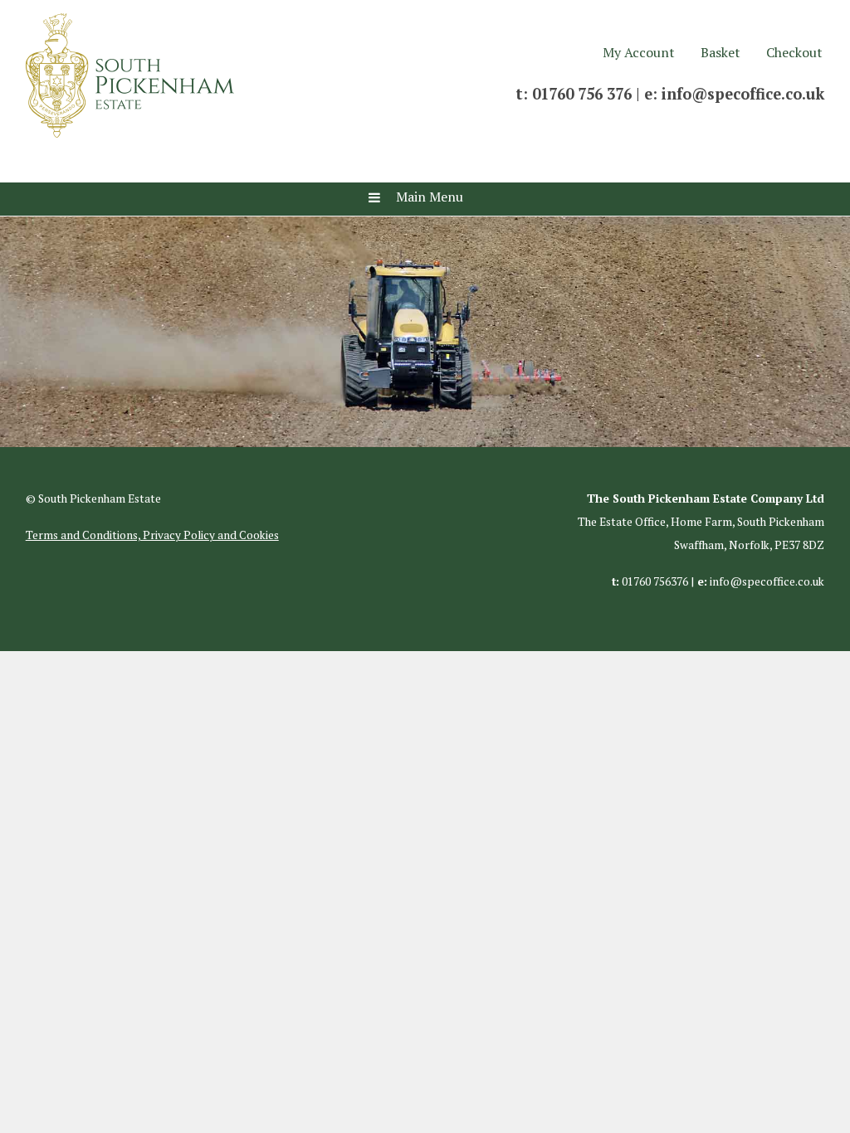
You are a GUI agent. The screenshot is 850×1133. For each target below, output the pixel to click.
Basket (720, 52)
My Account (639, 52)
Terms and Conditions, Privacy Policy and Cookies (152, 535)
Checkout (794, 52)
